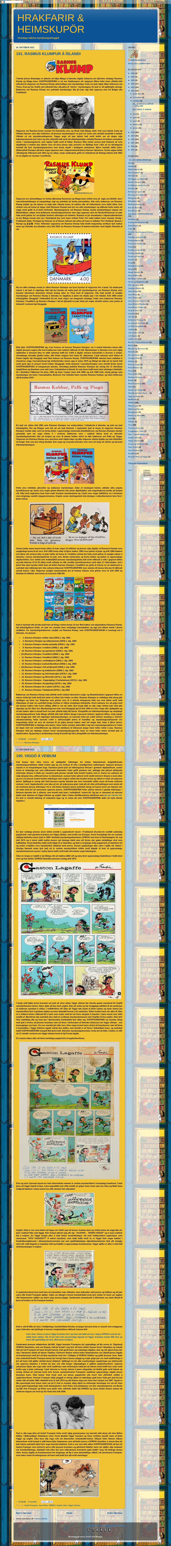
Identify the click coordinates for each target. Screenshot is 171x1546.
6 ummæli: (32, 1502)
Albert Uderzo (134, 169)
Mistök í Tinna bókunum (138, 342)
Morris (130, 345)
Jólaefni (131, 314)
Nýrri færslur (23, 1513)
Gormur (131, 260)
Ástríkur (131, 188)
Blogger (99, 1537)
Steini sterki (133, 406)
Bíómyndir (132, 198)
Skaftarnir (132, 399)
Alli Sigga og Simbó (136, 179)
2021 (133, 91)
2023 (133, 84)
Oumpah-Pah (133, 358)
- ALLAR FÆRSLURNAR (138, 160)
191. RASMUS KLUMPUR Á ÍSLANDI (48, 54)
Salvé (130, 387)
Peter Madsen (134, 368)
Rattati (131, 380)
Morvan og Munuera (136, 349)
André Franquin (31, 1505)
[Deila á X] (47, 739)
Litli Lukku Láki (134, 333)
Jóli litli (131, 317)
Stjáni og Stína (134, 409)
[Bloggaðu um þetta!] (44, 739)
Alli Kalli (131, 176)
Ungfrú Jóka (62, 1505)
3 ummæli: (32, 739)
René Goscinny (134, 384)
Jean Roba (43, 1505)
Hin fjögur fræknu (135, 279)
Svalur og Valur (134, 415)
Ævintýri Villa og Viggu (138, 457)
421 (129, 163)
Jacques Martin (134, 288)
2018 (133, 139)
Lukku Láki (133, 339)
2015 (133, 150)
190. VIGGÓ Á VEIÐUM (36, 756)
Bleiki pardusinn (135, 204)
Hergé (130, 269)
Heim (69, 1513)
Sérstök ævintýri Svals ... (138, 393)
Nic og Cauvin (134, 355)
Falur (130, 229)
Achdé (131, 166)
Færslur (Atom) (40, 1519)
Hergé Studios (134, 272)
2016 (133, 146)
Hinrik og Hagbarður (136, 282)
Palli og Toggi (134, 364)
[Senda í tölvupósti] (42, 739)
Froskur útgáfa (134, 253)
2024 (133, 80)
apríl (135, 117)
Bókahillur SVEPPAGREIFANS (140, 214)
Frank (130, 247)
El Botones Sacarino (136, 222)
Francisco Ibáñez (135, 244)
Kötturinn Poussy (135, 320)
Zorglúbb (132, 453)
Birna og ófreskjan (136, 195)
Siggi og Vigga (134, 396)
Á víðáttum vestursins (137, 185)
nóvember (137, 97)
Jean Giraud (133, 291)
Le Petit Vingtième (136, 326)
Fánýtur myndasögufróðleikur (141, 232)
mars (135, 121)
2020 (133, 132)
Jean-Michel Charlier (137, 304)
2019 (133, 136)
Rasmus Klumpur (32, 743)
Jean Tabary (133, 298)
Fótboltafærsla (134, 241)
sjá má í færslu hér (113, 795)
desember (137, 94)
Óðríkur (131, 361)
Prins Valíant (133, 374)
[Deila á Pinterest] (51, 739)
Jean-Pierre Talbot (136, 307)
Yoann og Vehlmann (136, 444)
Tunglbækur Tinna (136, 431)
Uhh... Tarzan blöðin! (137, 434)
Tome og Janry (134, 428)
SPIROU (52, 1505)
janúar (136, 128)
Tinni (130, 425)
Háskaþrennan (134, 266)
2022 (133, 87)
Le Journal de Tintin (136, 323)
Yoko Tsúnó (133, 447)
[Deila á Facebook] (49, 739)
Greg (130, 263)
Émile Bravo (133, 226)
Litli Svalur (132, 336)
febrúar (136, 124)
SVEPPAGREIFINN (138, 60)
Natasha (131, 352)
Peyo (130, 371)
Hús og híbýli (133, 285)
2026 (133, 73)
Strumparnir (133, 412)
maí (134, 114)
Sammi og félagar (135, 390)
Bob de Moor (133, 208)
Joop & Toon (133, 310)
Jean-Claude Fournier (137, 301)
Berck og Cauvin (135, 192)
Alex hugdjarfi (134, 173)
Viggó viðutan (74, 1505)
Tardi (130, 419)
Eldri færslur (114, 1513)
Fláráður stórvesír (135, 237)
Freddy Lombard (135, 250)
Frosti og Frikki (134, 256)
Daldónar (132, 219)
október (136, 101)
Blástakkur (132, 201)
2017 (133, 143)
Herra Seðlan (133, 275)
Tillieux (131, 422)
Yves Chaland (134, 450)
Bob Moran (132, 211)
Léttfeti (131, 330)
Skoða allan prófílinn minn (139, 64)
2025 (133, 77)
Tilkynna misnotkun (138, 463)
